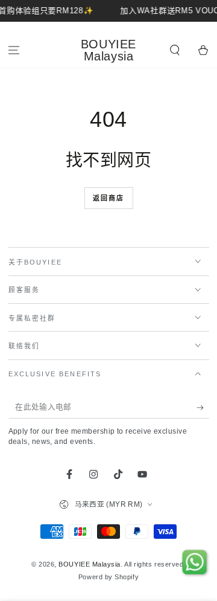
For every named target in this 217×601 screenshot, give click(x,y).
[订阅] (203, 408)
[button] (174, 50)
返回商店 (109, 198)
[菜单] (14, 50)
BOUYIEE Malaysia (89, 564)
